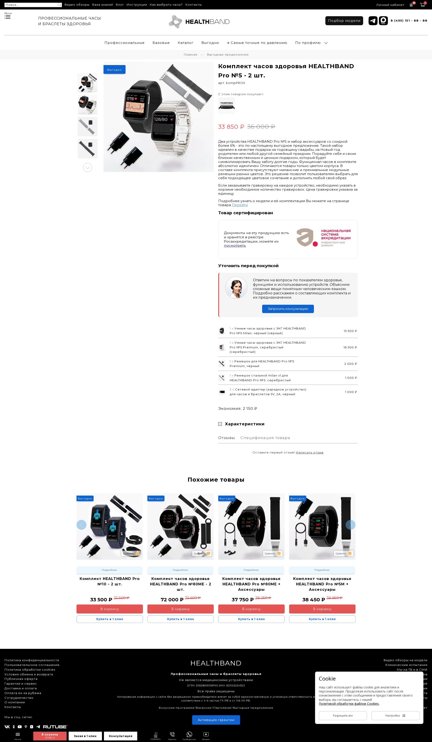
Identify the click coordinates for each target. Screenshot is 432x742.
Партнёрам (222, 707)
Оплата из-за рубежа (22, 693)
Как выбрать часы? (166, 4)
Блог (120, 4)
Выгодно (210, 43)
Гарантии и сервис (20, 683)
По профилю (308, 43)
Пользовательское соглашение (32, 665)
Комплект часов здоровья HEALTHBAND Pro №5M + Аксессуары (322, 584)
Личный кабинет (390, 5)
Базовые (161, 43)
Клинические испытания (406, 665)
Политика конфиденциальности (31, 660)
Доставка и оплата (20, 688)
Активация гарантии (216, 720)
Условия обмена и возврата (28, 674)
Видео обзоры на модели (406, 660)
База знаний (102, 4)
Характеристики (245, 424)
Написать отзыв (310, 452)
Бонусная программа (176, 707)
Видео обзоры (77, 4)
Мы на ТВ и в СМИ (412, 669)
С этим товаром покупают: (241, 94)
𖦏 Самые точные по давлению (257, 43)
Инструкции (137, 4)
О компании (14, 702)
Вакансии (204, 707)
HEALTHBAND (216, 663)
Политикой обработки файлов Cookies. (349, 703)
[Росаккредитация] (324, 239)
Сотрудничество (19, 697)
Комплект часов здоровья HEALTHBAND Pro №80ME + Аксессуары (251, 584)
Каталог (186, 43)
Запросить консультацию (288, 309)
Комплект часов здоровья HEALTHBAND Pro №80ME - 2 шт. (180, 584)
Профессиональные (124, 43)
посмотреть (235, 245)
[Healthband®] (199, 21)
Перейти (240, 205)
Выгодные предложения (253, 707)
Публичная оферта (21, 679)
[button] (87, 167)
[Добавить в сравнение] (155, 736)
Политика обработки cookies (29, 669)
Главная (190, 54)
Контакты (193, 4)
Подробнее (109, 569)
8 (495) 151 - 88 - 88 (409, 20)
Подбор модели (344, 20)
